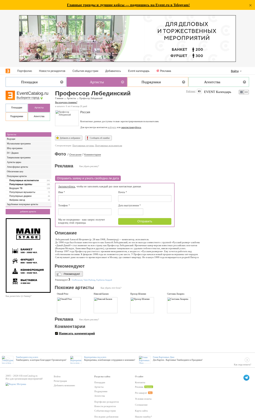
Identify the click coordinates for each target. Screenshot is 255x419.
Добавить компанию (64, 385)
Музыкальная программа (19, 143)
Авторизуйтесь (66, 186)
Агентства (39, 116)
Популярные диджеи (20, 196)
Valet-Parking (89, 280)
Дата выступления (129, 205)
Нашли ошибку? (143, 416)
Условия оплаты (143, 398)
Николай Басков (101, 294)
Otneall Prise (62, 294)
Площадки (16, 107)
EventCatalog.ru (32, 93)
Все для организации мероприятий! (24, 378)
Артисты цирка (14, 162)
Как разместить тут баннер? (18, 296)
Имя (61, 192)
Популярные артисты (17, 176)
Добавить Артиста (28, 211)
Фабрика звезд (17, 200)
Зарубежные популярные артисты (22, 204)
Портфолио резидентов (106, 401)
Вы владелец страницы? (66, 102)
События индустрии (85, 70)
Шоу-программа (14, 148)
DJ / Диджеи (12, 153)
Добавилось (113, 70)
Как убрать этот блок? (111, 288)
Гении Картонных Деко (163, 357)
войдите (112, 127)
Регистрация (60, 381)
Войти (235, 71)
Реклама (165, 70)
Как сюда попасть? (242, 364)
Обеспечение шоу (15, 171)
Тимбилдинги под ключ (27, 357)
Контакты (140, 382)
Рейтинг (190, 91)
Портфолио (24, 70)
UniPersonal (77, 280)
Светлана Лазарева (176, 294)
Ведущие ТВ (15, 188)
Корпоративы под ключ (95, 357)
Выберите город (28, 97)
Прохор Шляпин (138, 294)
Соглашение (141, 404)
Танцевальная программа (18, 157)
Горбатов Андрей (104, 280)
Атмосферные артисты (17, 167)
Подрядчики (16, 116)
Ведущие (11, 139)
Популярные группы (20, 184)
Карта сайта (141, 410)
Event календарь (139, 70)
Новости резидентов (52, 70)
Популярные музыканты (22, 192)
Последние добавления (106, 416)
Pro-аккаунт (141, 392)
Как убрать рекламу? (89, 166)
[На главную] (8, 71)
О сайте (139, 376)
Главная (59, 98)
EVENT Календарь (217, 92)
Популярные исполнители (24, 180)
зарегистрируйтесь (131, 127)
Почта (122, 192)
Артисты (39, 107)
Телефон (64, 205)
